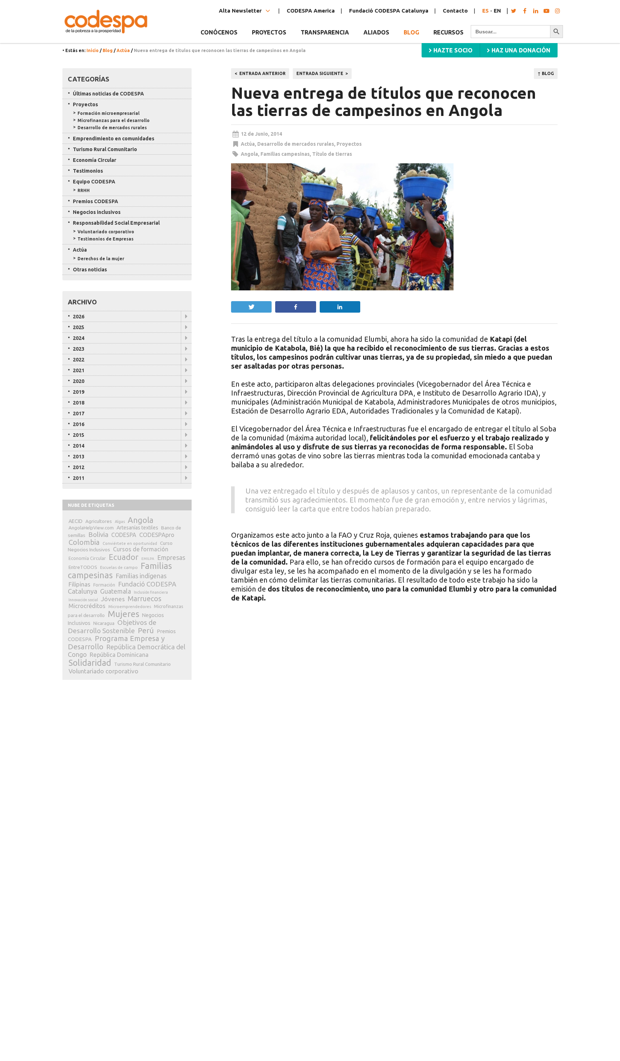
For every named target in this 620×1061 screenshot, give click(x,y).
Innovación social (83, 600)
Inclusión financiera (151, 592)
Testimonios (88, 171)
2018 (78, 403)
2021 (78, 370)
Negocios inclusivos (97, 212)
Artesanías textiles (137, 527)
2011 (78, 478)
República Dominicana (119, 654)
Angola (249, 154)
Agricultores (98, 521)
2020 (78, 381)
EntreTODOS (83, 567)
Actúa (123, 50)
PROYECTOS (269, 32)
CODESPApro (156, 534)
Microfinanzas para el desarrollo (114, 120)
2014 (78, 446)
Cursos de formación (140, 549)
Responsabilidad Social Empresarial (116, 223)
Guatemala (115, 591)
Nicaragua (103, 623)
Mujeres (123, 614)
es (485, 11)
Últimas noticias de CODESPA (108, 94)
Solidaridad (90, 662)
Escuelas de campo (119, 567)
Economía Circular (94, 160)
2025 (78, 327)
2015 (78, 435)
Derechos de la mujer (101, 258)
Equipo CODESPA (94, 181)
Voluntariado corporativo (106, 231)
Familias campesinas (285, 154)
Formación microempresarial (109, 113)
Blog (411, 32)
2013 (78, 456)
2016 (78, 424)
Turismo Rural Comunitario (105, 149)
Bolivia (98, 534)
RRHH (84, 190)
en (497, 11)
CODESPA (123, 535)
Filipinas (79, 584)
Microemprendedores (129, 606)
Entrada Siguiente (319, 73)
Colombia (84, 542)
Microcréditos (87, 606)
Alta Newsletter (241, 11)
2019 (78, 392)
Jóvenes (113, 598)
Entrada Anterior (262, 73)
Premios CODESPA (95, 201)
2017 (78, 413)
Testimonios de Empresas (105, 239)
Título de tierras (332, 154)
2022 (78, 360)
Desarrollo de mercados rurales (295, 144)
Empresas (171, 557)
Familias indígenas (141, 575)
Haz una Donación (520, 50)
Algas (120, 521)
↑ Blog (545, 73)
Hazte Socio (452, 50)
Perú (146, 630)
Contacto (455, 11)
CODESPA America (311, 11)
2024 (78, 338)
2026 (78, 316)
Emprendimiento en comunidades (113, 138)
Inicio (92, 50)
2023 (78, 349)
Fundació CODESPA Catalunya (388, 11)
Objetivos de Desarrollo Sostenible (112, 626)
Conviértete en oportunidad (130, 543)
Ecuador (123, 557)
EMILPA (147, 559)
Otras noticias (90, 269)
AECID (76, 521)
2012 (78, 467)
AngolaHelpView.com (91, 527)
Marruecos (144, 599)
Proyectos (349, 144)
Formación (104, 585)
